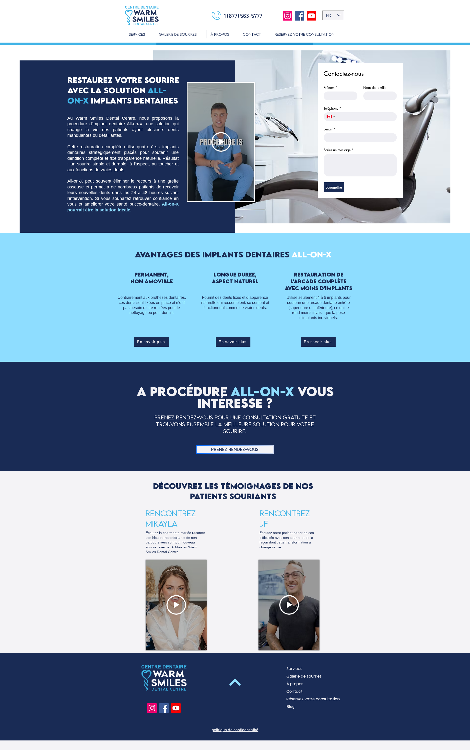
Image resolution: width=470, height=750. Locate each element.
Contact (294, 691)
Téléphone (332, 108)
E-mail (329, 129)
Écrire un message (338, 150)
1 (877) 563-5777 (243, 15)
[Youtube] (311, 16)
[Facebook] (299, 16)
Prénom (331, 87)
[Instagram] (287, 16)
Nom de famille (374, 87)
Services (294, 668)
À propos (294, 684)
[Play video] (221, 142)
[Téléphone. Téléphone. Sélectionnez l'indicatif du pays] (331, 117)
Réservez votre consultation (303, 699)
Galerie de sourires (303, 676)
